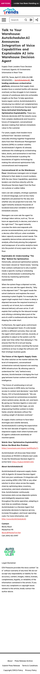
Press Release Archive (24, 661)
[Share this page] (36, 20)
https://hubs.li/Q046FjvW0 (23, 462)
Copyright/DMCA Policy (13, 670)
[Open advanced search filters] (30, 19)
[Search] (25, 19)
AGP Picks (5, 3)
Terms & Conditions (30, 666)
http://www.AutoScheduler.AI (14, 519)
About (9, 661)
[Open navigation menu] (4, 20)
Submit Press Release (11, 666)
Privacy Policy (31, 670)
